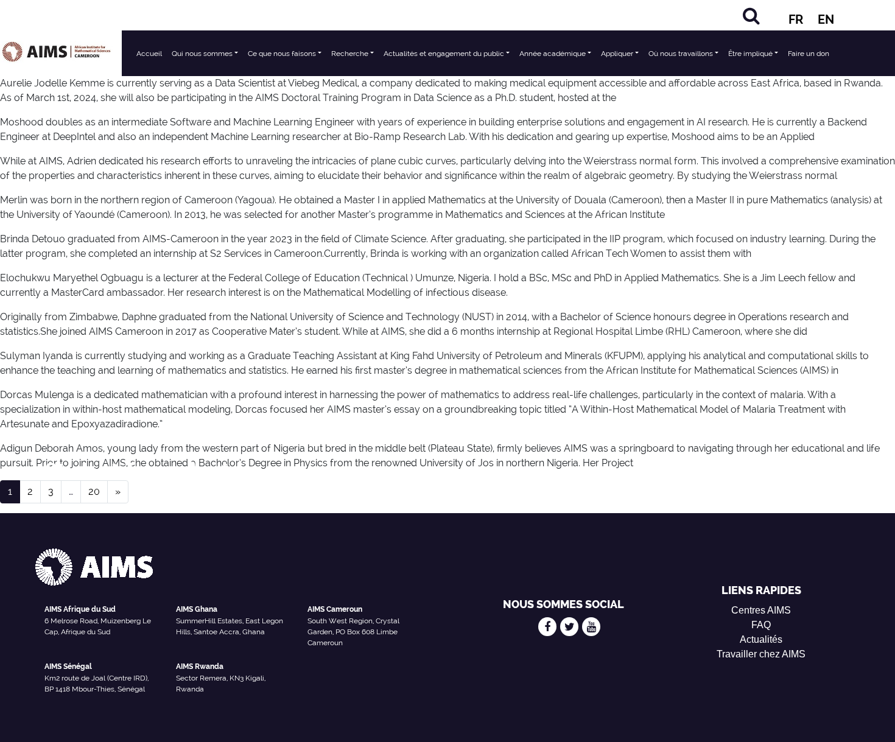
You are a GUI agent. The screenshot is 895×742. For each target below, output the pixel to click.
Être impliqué (750, 53)
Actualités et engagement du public (444, 53)
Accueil (149, 53)
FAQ (761, 625)
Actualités (761, 639)
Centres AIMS (761, 610)
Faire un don (808, 53)
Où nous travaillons (680, 53)
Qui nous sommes (202, 53)
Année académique (552, 53)
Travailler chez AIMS (761, 654)
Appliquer (617, 53)
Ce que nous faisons (282, 53)
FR (795, 19)
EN (826, 19)
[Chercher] (751, 15)
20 (94, 491)
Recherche (349, 53)
